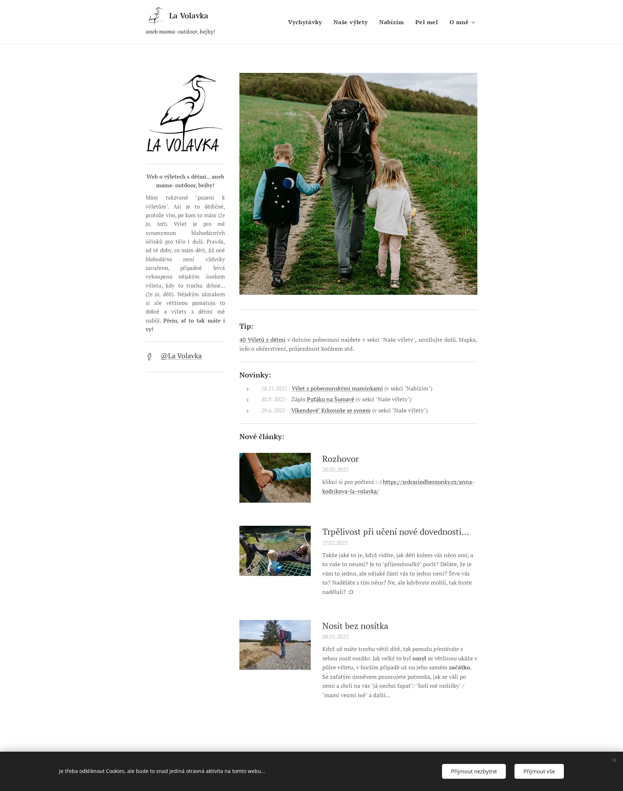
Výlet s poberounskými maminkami (337, 388)
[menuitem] (307, 22)
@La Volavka (181, 355)
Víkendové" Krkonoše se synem (331, 410)
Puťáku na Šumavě (330, 399)
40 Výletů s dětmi (262, 340)
